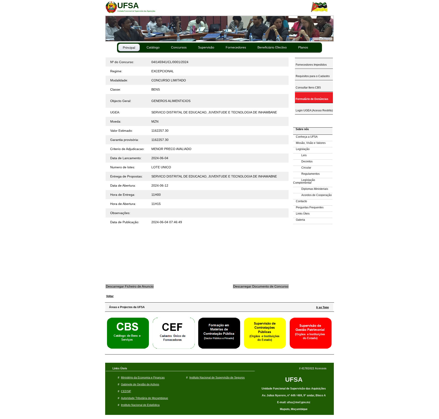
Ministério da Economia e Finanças (143, 377)
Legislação (301, 149)
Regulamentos (306, 173)
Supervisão (206, 47)
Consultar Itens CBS (308, 87)
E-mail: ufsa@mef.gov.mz (293, 402)
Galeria (299, 219)
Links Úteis (301, 213)
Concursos (179, 47)
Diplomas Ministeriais (310, 189)
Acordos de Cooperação (312, 195)
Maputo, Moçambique (294, 409)
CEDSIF (126, 391)
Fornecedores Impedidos (311, 64)
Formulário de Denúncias (311, 99)
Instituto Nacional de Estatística (140, 405)
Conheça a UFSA (305, 136)
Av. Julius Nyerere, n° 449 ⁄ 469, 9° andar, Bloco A (294, 395)
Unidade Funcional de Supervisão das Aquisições (294, 388)
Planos (303, 47)
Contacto (300, 201)
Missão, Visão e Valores (309, 143)
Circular (302, 167)
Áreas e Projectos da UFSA (126, 307)
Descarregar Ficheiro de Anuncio (129, 286)
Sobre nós (301, 129)
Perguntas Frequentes (308, 207)
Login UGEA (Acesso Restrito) (314, 110)
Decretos (303, 161)
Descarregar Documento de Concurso (260, 286)
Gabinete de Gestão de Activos (140, 384)
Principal (129, 47)
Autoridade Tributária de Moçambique (144, 398)
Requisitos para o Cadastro (312, 76)
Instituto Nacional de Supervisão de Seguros (217, 377)
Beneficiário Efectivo (272, 47)
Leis (300, 155)
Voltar (110, 296)
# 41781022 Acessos (313, 368)
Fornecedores (236, 47)
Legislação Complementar (304, 181)
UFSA (293, 379)
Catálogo (153, 47)
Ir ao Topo (322, 307)
